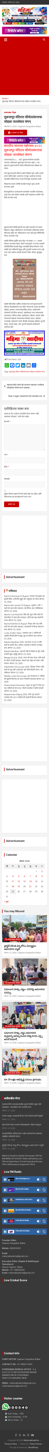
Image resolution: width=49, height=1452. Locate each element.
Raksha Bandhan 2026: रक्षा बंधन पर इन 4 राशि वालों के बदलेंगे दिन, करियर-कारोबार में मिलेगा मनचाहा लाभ (23, 645)
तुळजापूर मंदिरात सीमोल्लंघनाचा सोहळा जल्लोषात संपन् (27, 372)
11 (13, 881)
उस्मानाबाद (7, 112)
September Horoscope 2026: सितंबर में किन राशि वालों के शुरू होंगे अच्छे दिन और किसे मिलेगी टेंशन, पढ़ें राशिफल (24, 670)
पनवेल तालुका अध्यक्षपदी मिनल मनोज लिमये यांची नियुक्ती (22, 1116)
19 (19, 886)
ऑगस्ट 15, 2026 (10, 953)
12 (19, 881)
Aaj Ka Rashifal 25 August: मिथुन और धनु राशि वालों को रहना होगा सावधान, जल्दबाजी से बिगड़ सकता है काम (23, 626)
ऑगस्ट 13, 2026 (10, 1083)
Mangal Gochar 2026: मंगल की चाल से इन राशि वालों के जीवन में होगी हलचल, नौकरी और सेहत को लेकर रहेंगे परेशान (24, 660)
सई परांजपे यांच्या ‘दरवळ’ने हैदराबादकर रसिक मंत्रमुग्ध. (22, 1124)
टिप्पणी (7, 421)
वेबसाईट (7, 479)
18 (13, 886)
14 (30, 881)
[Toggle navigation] (5, 40)
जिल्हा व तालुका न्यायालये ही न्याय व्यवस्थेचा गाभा (25, 396)
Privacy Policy (11, 1444)
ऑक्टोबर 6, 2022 (10, 126)
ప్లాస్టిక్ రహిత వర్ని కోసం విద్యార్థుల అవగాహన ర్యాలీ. (23, 1145)
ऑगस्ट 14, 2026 (10, 996)
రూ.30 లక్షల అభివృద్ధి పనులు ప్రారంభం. (23, 1079)
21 (30, 886)
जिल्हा (14, 112)
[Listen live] (5, 1179)
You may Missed (14, 911)
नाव (6, 454)
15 (36, 881)
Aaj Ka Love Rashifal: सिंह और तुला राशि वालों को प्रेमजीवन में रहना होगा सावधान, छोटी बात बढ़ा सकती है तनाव (23, 617)
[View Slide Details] (24, 140)
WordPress (33, 1447)
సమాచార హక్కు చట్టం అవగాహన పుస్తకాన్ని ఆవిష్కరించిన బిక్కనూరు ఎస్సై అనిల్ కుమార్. (23, 1036)
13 (24, 881)
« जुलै (6, 901)
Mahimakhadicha (31, 1440)
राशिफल (13, 591)
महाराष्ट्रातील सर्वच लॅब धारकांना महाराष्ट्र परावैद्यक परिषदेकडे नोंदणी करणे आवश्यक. (25, 386)
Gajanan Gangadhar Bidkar (29, 126)
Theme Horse (35, 1444)
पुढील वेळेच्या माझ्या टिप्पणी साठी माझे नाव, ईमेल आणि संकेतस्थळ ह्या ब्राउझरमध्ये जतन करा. (23, 495)
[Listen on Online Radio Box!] (44, 1179)
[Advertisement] (24, 69)
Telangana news (12, 939)
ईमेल (6, 467)
